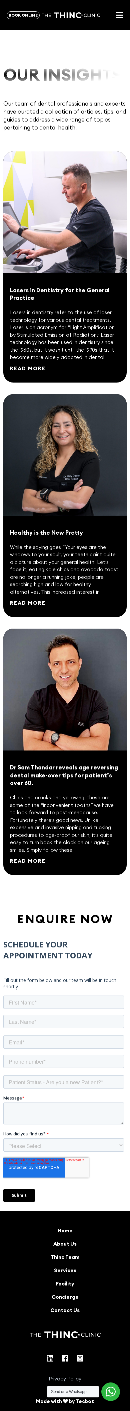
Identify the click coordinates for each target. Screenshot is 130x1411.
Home (65, 1230)
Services (65, 1270)
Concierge (65, 1297)
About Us (65, 1244)
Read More (28, 368)
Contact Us (65, 1310)
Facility (65, 1283)
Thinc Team (65, 1257)
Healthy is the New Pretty (46, 532)
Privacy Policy (65, 1378)
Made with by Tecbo (63, 1401)
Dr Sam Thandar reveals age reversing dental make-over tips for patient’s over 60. (64, 775)
